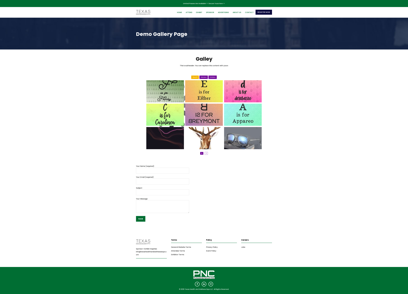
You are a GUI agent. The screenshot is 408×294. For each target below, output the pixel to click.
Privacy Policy (212, 247)
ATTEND (189, 12)
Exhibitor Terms (177, 254)
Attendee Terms (178, 251)
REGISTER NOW (264, 12)
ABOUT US (237, 12)
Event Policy (211, 251)
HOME (179, 12)
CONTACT (249, 12)
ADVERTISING (223, 12)
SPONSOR (210, 12)
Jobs (243, 247)
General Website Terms (181, 247)
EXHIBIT (199, 12)
